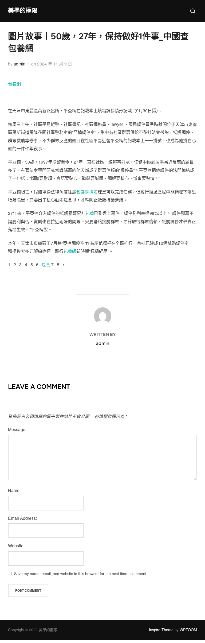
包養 (89, 213)
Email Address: (22, 518)
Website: (16, 546)
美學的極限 (22, 10)
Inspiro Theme (161, 629)
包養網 (14, 84)
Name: (14, 490)
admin (19, 64)
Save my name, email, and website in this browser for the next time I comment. (80, 573)
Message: (17, 429)
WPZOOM (188, 629)
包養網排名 (87, 192)
